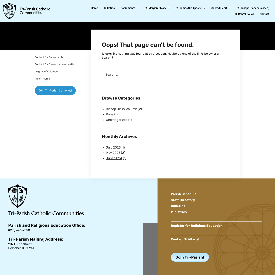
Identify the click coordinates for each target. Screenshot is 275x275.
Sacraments (128, 8)
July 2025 (113, 147)
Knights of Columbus (47, 71)
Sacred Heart (219, 8)
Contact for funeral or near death (54, 64)
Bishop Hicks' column (121, 109)
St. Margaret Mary (155, 8)
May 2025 (113, 153)
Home (94, 8)
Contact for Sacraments (49, 57)
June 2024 (114, 158)
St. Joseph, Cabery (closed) (253, 8)
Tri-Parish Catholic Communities (35, 11)
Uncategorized (117, 120)
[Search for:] (165, 74)
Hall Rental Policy (243, 14)
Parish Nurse (42, 78)
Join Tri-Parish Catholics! (55, 90)
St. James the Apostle (189, 8)
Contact (264, 14)
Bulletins (109, 8)
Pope (110, 114)
